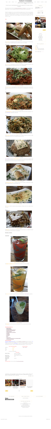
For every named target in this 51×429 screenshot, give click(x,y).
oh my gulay (18, 374)
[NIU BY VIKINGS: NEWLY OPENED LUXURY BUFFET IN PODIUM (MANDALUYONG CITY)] (43, 22)
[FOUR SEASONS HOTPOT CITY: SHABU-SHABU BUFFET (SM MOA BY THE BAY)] (37, 27)
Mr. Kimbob (7, 333)
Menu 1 (24, 347)
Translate (41, 8)
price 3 (31, 374)
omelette (21, 374)
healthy (9, 374)
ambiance (20, 341)
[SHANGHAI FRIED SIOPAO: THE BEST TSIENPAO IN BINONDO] (43, 27)
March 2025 (40, 39)
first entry (24, 8)
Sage (7, 336)
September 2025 (40, 37)
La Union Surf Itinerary (25, 404)
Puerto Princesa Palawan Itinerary (25, 405)
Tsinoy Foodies (25, 1)
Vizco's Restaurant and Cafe (10, 339)
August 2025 (40, 38)
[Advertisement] (40, 66)
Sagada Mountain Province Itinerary (25, 406)
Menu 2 (26, 347)
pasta (28, 374)
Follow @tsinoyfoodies (20, 361)
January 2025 (40, 40)
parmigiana (25, 374)
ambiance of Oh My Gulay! (18, 8)
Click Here (42, 51)
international (13, 374)
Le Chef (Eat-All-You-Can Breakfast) (11, 332)
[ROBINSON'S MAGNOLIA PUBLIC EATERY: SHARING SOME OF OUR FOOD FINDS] (37, 22)
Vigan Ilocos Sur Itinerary (25, 407)
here (17, 361)
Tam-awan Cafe (8, 337)
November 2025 (40, 36)
